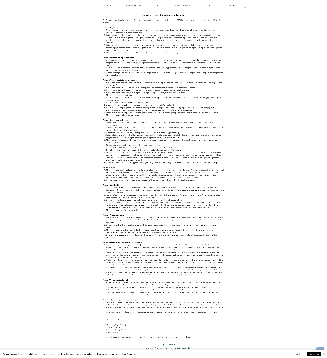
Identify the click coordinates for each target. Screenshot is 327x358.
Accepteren (314, 354)
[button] (246, 7)
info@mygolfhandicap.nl (169, 105)
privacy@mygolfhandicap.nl (183, 180)
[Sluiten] (323, 354)
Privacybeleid (132, 354)
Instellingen (299, 354)
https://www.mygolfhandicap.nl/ (168, 67)
